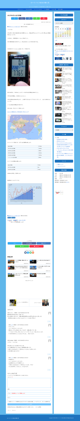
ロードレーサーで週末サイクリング (65, 153)
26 (60, 36)
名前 (8, 389)
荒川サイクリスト (61, 141)
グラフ (67, 182)
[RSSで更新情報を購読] (33, 253)
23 (69, 34)
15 (67, 33)
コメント (10, 377)
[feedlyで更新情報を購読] (30, 253)
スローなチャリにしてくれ (63, 148)
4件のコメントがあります (14, 26)
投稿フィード (60, 164)
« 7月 (56, 40)
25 (58, 36)
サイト (8, 397)
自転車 (10, 217)
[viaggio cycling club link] (59, 43)
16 (69, 33)
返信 (49, 321)
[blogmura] (64, 51)
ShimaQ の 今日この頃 (62, 139)
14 (65, 33)
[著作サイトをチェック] (25, 253)
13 (62, 33)
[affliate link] (63, 58)
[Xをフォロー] (28, 253)
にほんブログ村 (22, 220)
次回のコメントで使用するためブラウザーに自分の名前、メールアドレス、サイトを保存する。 (30, 401)
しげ (12, 324)
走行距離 (13, 217)
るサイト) (25, 111)
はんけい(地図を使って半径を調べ (14, 111)
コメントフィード (61, 166)
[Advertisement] (29, 230)
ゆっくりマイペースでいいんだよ (64, 142)
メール (16, 393)
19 (60, 34)
